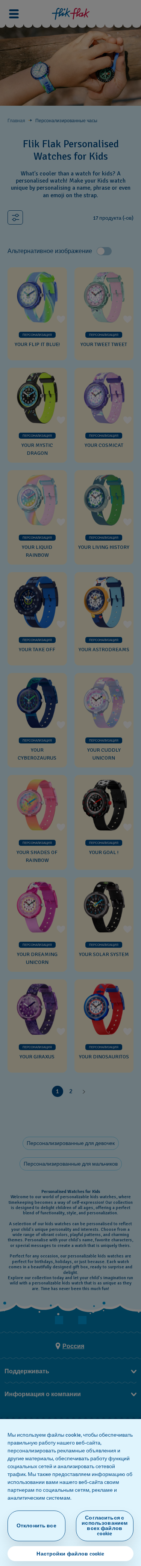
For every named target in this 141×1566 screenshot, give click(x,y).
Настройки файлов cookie (70, 1554)
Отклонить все (36, 1526)
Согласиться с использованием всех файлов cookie (104, 1526)
